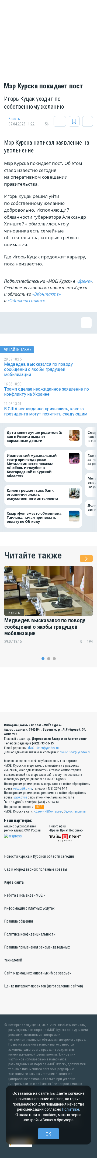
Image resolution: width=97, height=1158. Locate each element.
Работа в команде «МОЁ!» (24, 895)
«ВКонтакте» (46, 294)
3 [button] (54, 658)
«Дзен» (39, 811)
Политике (70, 1109)
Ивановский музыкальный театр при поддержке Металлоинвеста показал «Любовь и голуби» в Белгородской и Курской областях (32, 466)
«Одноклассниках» (26, 301)
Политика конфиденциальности (30, 934)
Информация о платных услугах (29, 908)
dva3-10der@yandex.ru (43, 748)
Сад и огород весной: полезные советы (35, 869)
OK (48, 1134)
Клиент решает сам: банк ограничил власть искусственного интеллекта (32, 494)
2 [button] (48, 658)
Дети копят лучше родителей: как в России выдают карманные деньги (34, 437)
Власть (14, 119)
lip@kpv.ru (20, 797)
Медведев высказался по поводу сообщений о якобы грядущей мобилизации (44, 627)
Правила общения (18, 921)
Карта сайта (14, 882)
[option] (48, 608)
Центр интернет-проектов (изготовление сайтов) (43, 986)
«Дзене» (84, 281)
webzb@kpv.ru (22, 788)
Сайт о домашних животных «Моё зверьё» (37, 973)
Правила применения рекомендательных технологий (37, 953)
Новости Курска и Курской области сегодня (39, 856)
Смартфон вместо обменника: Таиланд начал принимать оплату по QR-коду (35, 517)
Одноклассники (75, 811)
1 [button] (42, 658)
